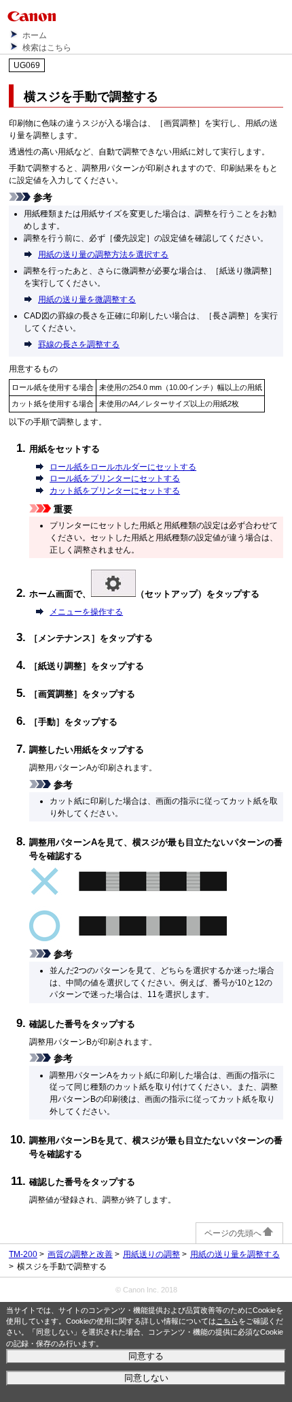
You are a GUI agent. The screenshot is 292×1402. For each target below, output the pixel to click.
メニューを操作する (86, 611)
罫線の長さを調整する (79, 344)
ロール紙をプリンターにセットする (115, 478)
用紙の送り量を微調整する (87, 299)
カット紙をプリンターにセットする (115, 490)
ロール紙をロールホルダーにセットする (123, 466)
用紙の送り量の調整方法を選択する (103, 254)
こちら (227, 1321)
